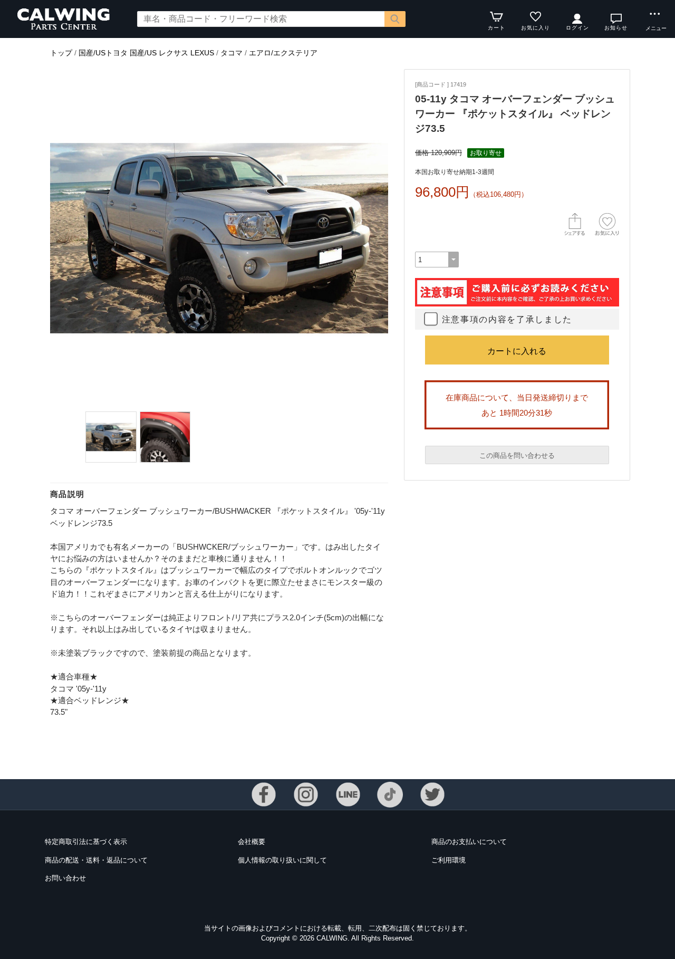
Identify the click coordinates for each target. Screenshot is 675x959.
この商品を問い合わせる (517, 455)
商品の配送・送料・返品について (96, 860)
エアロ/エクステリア (283, 53)
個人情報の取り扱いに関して (282, 860)
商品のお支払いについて (469, 842)
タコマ (231, 53)
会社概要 (251, 842)
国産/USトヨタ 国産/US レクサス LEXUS (146, 53)
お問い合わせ (65, 878)
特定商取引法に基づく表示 (86, 842)
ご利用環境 (448, 860)
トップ (61, 53)
